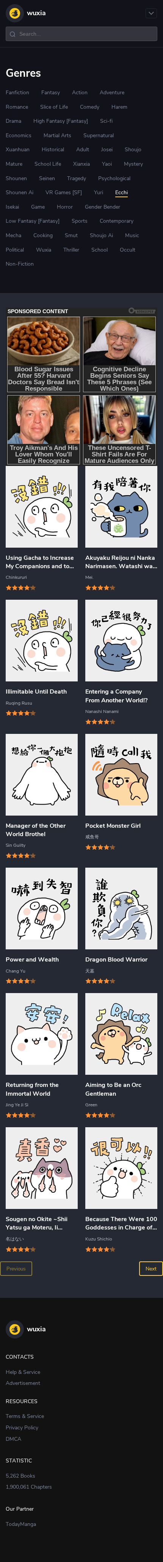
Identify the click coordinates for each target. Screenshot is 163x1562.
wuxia (36, 12)
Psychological (114, 178)
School (99, 249)
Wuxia (43, 249)
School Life (47, 164)
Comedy (89, 107)
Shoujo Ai (101, 235)
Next (151, 1268)
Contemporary (116, 221)
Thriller (71, 249)
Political (15, 249)
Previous (16, 1269)
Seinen (47, 178)
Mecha (13, 235)
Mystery (133, 164)
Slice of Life (54, 107)
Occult (127, 249)
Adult (82, 149)
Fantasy (50, 92)
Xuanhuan (18, 149)
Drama (13, 121)
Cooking (43, 235)
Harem (119, 107)
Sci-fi (106, 121)
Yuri (98, 192)
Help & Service (23, 1372)
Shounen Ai (19, 192)
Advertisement (23, 1383)
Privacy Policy (22, 1427)
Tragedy (76, 178)
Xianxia (81, 164)
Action (80, 92)
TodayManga (21, 1524)
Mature (14, 164)
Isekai (12, 207)
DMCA (13, 1439)
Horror (65, 207)
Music (132, 235)
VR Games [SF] (63, 192)
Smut (71, 235)
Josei (107, 149)
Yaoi (107, 164)
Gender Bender (102, 207)
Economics (18, 135)
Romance (17, 107)
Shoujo (133, 149)
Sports (80, 221)
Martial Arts (57, 135)
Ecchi (121, 192)
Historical (53, 149)
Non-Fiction (20, 264)
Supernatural (98, 135)
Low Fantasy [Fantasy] (33, 221)
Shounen (16, 178)
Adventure (112, 92)
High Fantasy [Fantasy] (60, 121)
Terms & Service (25, 1416)
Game (38, 207)
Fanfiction (17, 92)
